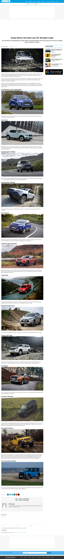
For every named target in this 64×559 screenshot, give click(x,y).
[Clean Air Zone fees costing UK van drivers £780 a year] (48, 60)
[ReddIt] (16, 495)
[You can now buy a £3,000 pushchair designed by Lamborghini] (48, 55)
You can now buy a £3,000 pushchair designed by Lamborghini (56, 55)
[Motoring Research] (9, 1)
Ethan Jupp (6, 46)
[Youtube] (60, 1)
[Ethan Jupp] (2, 47)
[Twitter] (10, 495)
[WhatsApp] (12, 495)
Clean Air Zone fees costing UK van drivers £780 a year (57, 59)
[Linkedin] (14, 495)
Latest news (49, 46)
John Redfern (53, 52)
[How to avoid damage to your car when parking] (48, 65)
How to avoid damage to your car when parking (56, 64)
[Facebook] (8, 495)
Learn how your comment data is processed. (20, 532)
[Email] (19, 495)
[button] (62, 1)
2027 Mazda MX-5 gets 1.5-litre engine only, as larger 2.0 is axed (57, 50)
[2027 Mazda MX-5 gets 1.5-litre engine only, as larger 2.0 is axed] (48, 50)
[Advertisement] (32, 12)
